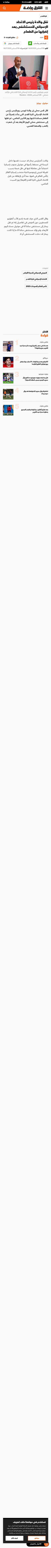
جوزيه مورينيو (43, 374)
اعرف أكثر (14, 1538)
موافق (36, 1538)
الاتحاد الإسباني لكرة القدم (36, 279)
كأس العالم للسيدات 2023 (36, 286)
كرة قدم (43, 16)
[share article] (46, 37)
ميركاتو (45, 358)
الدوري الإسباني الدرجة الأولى (35, 272)
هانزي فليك (44, 342)
